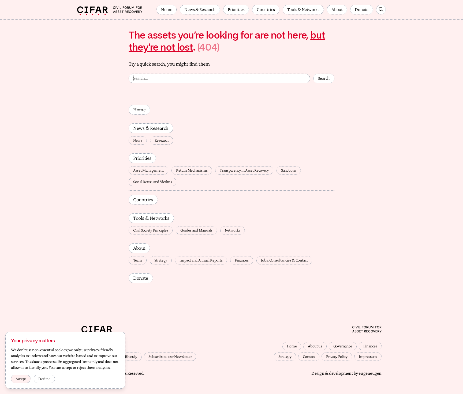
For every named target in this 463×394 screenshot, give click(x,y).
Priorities (236, 9)
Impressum (368, 356)
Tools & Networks (303, 9)
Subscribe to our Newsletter (170, 356)
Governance (342, 346)
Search (324, 78)
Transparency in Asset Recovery (244, 170)
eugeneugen (370, 373)
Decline (44, 378)
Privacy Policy (337, 356)
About (336, 9)
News (137, 140)
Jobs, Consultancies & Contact (284, 260)
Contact (309, 356)
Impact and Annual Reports (201, 260)
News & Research (199, 9)
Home (166, 9)
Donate (361, 9)
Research (162, 140)
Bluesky (131, 356)
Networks (232, 230)
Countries (266, 9)
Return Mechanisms (192, 170)
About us (315, 346)
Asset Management (148, 170)
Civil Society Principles (150, 230)
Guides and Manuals (196, 230)
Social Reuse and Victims (152, 181)
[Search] (381, 9)
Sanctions (288, 170)
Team (137, 260)
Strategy (160, 260)
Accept (21, 378)
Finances (241, 260)
